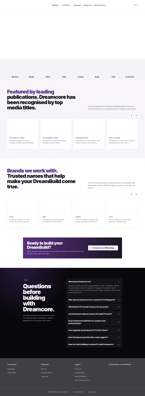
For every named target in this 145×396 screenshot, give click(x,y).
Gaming (55, 5)
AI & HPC (65, 5)
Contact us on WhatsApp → (104, 248)
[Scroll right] (136, 115)
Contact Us (78, 369)
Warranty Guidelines (80, 376)
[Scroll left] (131, 115)
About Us (43, 369)
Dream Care (44, 376)
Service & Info (99, 5)
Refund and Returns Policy (82, 380)
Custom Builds (11, 372)
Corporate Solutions (46, 372)
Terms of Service (78, 392)
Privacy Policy (92, 392)
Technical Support (80, 372)
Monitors (77, 5)
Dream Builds (11, 369)
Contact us (87, 5)
